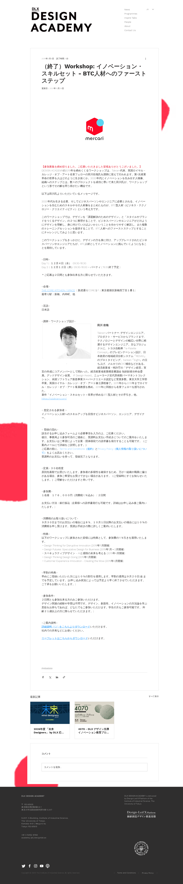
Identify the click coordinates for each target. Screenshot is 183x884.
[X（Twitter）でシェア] (50, 677)
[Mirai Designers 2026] (50, 713)
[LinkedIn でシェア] (57, 677)
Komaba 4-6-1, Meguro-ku (34, 823)
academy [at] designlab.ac (33, 837)
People (127, 22)
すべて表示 (154, 696)
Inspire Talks (130, 18)
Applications (47, 668)
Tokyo (24, 826)
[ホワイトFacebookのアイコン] (29, 866)
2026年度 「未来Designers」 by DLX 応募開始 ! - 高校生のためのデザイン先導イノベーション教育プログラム (49, 731)
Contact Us (130, 30)
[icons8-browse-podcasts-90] (47, 866)
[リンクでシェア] (64, 677)
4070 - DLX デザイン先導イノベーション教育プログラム (93, 731)
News (127, 9)
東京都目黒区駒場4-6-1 (31, 807)
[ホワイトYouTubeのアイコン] (41, 866)
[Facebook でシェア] (43, 677)
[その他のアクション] (145, 58)
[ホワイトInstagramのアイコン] (35, 866)
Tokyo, (42, 821)
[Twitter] (23, 866)
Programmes (130, 13)
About (127, 26)
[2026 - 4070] (94, 713)
